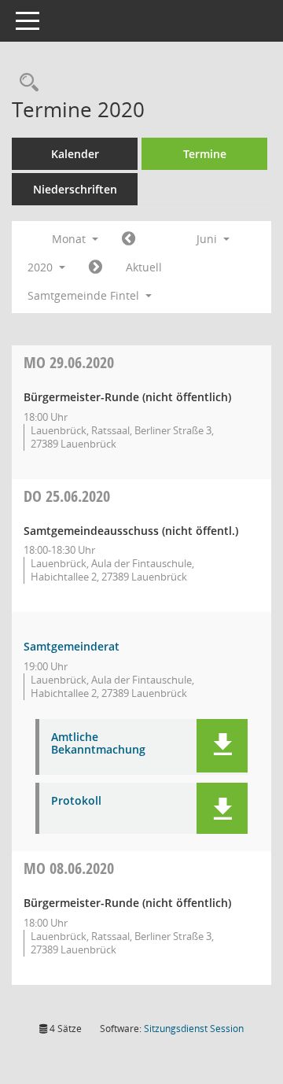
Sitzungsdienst (194, 1028)
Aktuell (144, 267)
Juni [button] (208, 238)
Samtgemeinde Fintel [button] (85, 295)
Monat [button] (70, 238)
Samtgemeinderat (71, 646)
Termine (204, 153)
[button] (222, 745)
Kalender (75, 153)
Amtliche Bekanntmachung (98, 744)
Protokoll (76, 801)
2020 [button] (42, 267)
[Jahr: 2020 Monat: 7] (95, 267)
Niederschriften (75, 189)
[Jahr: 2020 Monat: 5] (128, 239)
